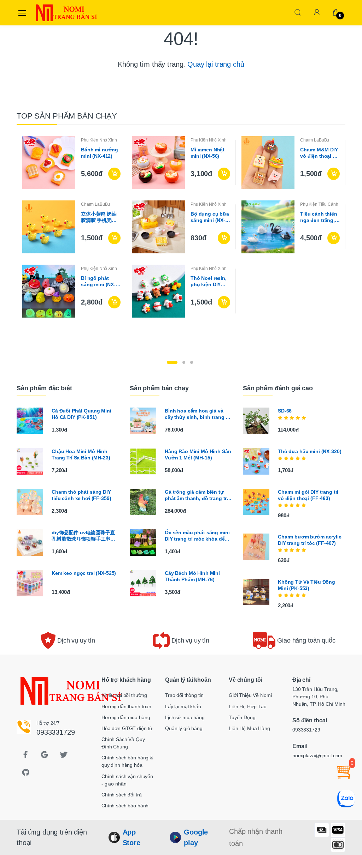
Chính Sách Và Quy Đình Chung (123, 742)
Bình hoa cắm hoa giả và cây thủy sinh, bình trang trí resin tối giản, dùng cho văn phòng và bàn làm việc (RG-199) (198, 414)
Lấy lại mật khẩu (183, 706)
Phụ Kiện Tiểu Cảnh (319, 204)
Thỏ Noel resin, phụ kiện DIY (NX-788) (209, 281)
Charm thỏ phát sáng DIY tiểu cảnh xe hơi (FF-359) (81, 495)
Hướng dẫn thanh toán (126, 706)
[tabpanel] (181, 227)
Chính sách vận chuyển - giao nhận (127, 780)
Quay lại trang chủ (215, 64)
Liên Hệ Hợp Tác (247, 706)
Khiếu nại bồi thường (124, 695)
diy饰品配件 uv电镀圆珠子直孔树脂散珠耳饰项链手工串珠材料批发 (83, 536)
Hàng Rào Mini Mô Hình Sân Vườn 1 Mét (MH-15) (198, 454)
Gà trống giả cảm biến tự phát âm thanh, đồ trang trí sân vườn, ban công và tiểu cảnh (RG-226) (197, 495)
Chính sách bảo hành (124, 805)
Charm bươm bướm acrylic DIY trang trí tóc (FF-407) (309, 540)
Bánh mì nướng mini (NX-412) (99, 153)
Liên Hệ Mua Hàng (249, 728)
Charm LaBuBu (314, 140)
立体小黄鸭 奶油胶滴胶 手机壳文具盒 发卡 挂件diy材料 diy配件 (100, 217)
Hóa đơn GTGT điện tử (126, 728)
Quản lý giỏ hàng (184, 728)
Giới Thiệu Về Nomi (250, 695)
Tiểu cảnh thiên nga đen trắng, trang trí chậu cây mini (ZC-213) (318, 217)
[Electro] (52, 13)
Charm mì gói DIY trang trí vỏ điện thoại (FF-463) (308, 495)
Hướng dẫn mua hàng (125, 717)
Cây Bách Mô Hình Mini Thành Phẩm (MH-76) (192, 576)
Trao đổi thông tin (184, 695)
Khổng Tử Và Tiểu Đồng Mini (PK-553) (306, 585)
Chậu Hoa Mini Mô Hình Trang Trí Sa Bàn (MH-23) (81, 454)
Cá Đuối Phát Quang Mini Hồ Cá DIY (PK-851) (81, 414)
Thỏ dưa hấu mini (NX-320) (309, 451)
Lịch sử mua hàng (185, 717)
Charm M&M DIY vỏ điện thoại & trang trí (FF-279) (319, 153)
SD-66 (285, 411)
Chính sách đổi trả (121, 794)
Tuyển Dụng (242, 717)
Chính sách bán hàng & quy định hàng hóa (127, 761)
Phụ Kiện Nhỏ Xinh (99, 140)
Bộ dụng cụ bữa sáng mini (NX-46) (210, 217)
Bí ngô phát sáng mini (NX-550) (98, 281)
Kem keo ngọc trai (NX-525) (84, 573)
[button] (298, 12)
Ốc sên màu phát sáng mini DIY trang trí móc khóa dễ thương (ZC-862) (197, 536)
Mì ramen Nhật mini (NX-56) (207, 153)
